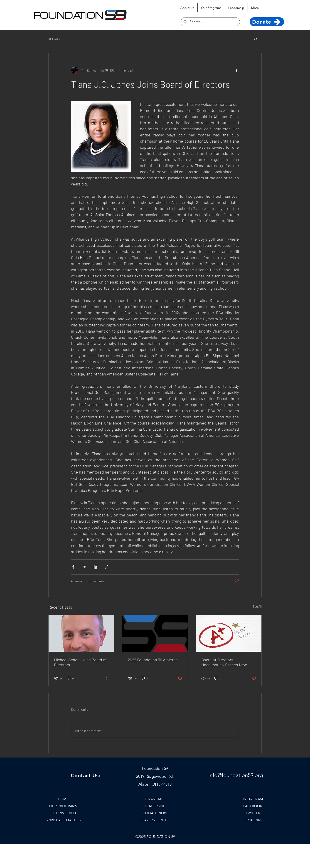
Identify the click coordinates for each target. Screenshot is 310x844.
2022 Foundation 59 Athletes (153, 659)
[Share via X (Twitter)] (84, 567)
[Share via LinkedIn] (95, 567)
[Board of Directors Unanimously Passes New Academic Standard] (228, 633)
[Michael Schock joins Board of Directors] (81, 633)
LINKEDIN (253, 820)
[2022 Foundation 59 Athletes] (155, 633)
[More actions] (236, 70)
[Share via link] (106, 567)
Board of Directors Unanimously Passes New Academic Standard (224, 662)
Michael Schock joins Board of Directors (80, 662)
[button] (256, 39)
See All (257, 606)
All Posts (54, 39)
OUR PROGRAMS (63, 806)
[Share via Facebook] (73, 567)
